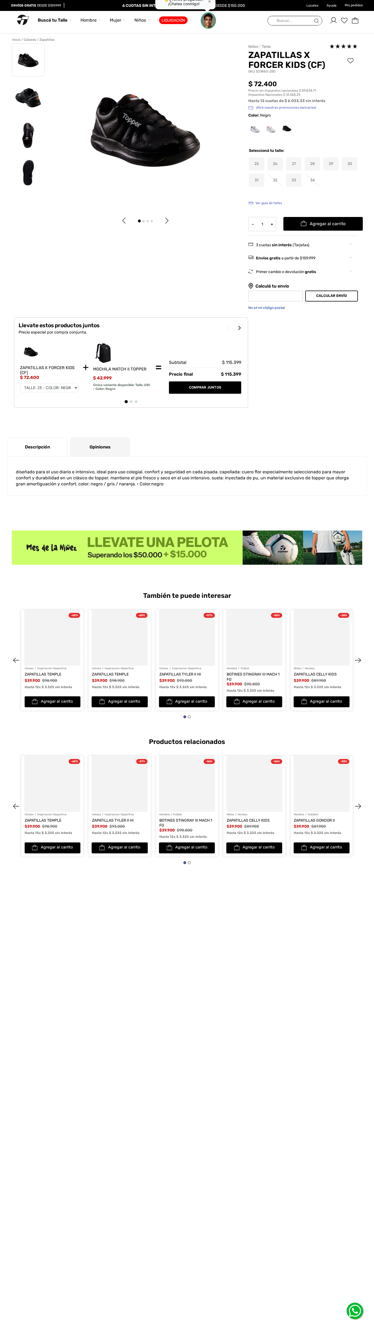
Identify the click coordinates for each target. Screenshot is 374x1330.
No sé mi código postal (266, 308)
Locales (312, 5)
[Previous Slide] (21, 728)
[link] (122, 368)
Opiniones (100, 447)
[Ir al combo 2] (131, 401)
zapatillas (46, 40)
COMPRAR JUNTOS (205, 387)
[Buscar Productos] (317, 21)
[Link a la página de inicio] (17, 39)
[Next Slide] (352, 728)
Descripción (37, 447)
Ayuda (331, 5)
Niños (140, 20)
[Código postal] (275, 296)
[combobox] (295, 21)
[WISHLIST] (344, 20)
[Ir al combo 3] (136, 401)
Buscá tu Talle (52, 20)
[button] (256, 163)
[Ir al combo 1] (126, 401)
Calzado (30, 40)
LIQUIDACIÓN (173, 20)
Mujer (115, 20)
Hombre (88, 20)
